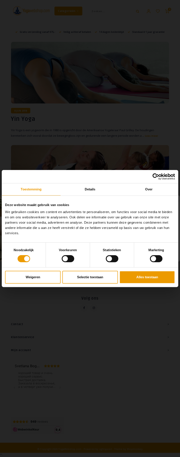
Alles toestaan (147, 277)
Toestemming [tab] (31, 189)
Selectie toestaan (90, 277)
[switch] (68, 258)
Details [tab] (90, 189)
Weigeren (33, 277)
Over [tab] (149, 189)
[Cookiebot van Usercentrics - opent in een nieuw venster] (156, 176)
